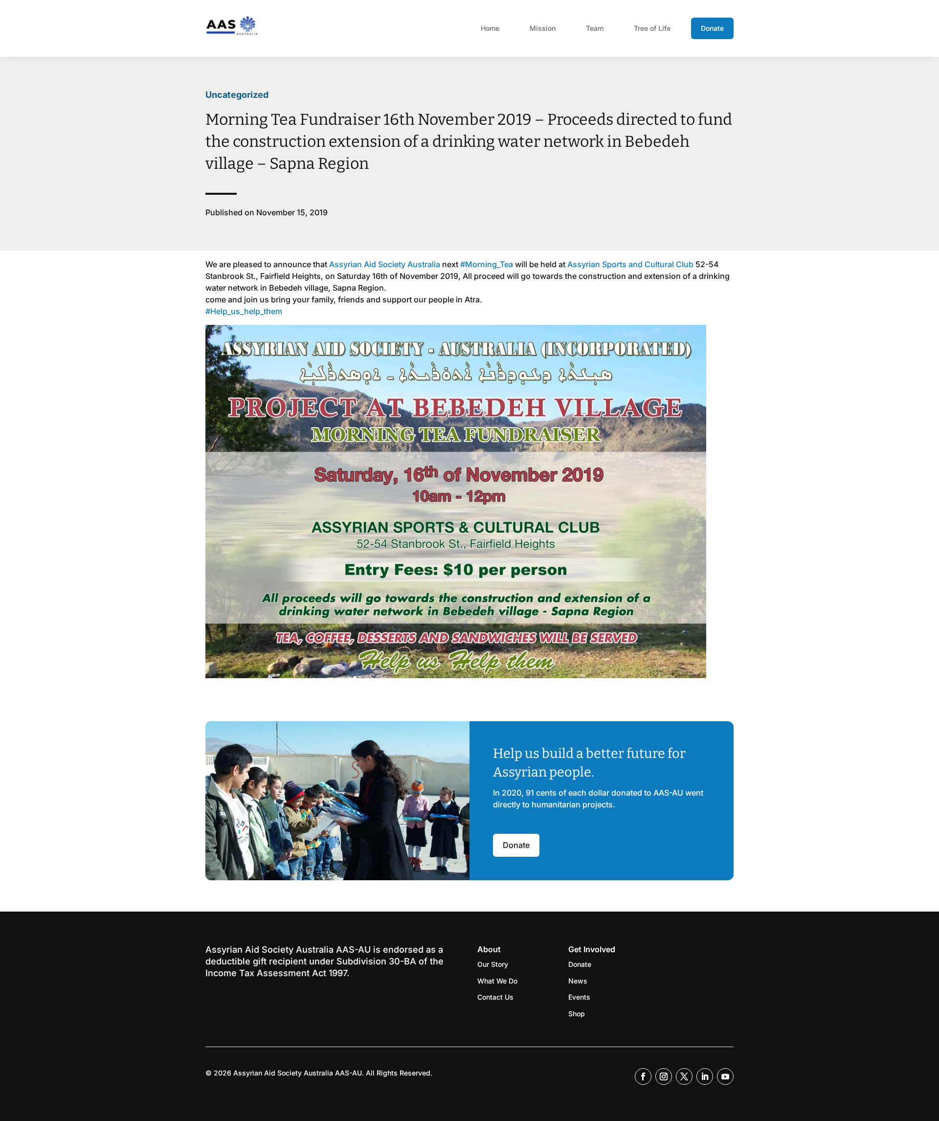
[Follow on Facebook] (643, 1076)
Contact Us (495, 997)
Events (579, 997)
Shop (576, 1013)
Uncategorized (236, 95)
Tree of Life (652, 28)
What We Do (497, 981)
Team (595, 28)
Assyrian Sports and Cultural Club (630, 264)
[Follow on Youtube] (725, 1076)
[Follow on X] (684, 1076)
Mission (543, 28)
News (577, 981)
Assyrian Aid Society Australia (384, 264)
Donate (712, 28)
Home (490, 28)
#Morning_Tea (486, 264)
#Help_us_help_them (243, 311)
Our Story (492, 964)
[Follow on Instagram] (663, 1076)
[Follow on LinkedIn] (704, 1076)
